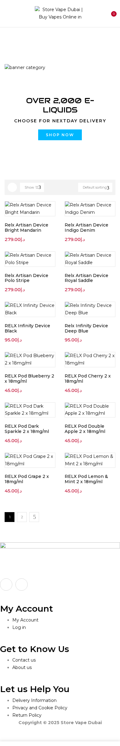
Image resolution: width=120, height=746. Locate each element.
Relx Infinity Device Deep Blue (86, 328)
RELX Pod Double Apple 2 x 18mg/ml (85, 428)
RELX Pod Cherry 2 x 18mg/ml (88, 378)
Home (11, 40)
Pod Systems (40, 40)
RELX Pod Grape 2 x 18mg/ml (27, 479)
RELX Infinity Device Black (27, 328)
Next (34, 517)
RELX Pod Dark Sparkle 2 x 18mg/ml (27, 428)
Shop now (60, 134)
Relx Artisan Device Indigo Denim (86, 227)
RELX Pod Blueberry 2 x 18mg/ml (29, 378)
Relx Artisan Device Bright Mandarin (26, 227)
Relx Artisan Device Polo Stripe (26, 278)
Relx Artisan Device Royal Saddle (86, 278)
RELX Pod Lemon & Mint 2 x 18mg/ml (86, 479)
